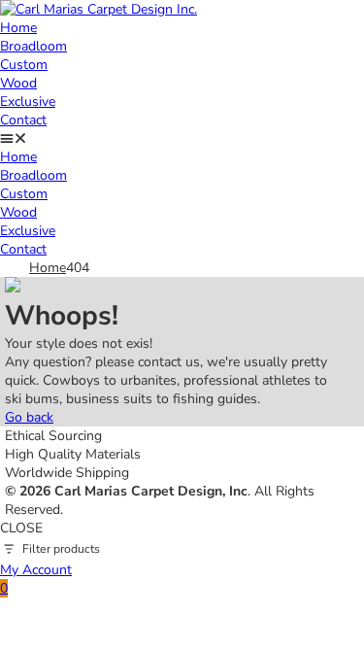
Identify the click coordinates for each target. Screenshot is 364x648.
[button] (182, 138)
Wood (18, 83)
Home (18, 27)
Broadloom (33, 46)
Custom (24, 64)
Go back (29, 417)
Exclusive (27, 101)
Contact (23, 120)
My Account (36, 570)
